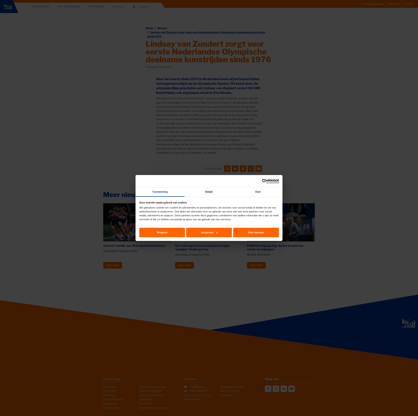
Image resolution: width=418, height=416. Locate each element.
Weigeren (162, 232)
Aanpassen (207, 232)
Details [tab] (209, 191)
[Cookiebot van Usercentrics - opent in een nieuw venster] (264, 181)
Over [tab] (258, 191)
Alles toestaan (256, 232)
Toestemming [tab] (160, 191)
